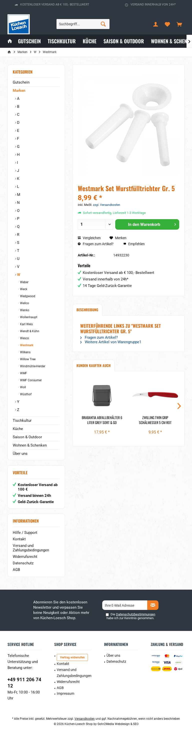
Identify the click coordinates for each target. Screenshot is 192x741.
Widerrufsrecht (25, 556)
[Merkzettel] (167, 24)
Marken (19, 90)
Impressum (65, 693)
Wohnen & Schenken (30, 445)
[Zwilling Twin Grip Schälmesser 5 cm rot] (155, 395)
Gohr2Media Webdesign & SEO (118, 724)
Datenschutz (23, 563)
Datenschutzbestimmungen (135, 614)
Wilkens (24, 352)
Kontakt (19, 539)
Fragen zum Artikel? (98, 244)
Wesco (24, 338)
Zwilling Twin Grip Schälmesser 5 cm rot (155, 420)
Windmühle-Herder (32, 366)
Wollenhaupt (28, 317)
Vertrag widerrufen (72, 657)
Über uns (20, 453)
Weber (23, 282)
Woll (22, 387)
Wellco (24, 303)
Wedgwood (27, 296)
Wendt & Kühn (29, 331)
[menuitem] (179, 24)
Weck (23, 289)
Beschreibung (87, 309)
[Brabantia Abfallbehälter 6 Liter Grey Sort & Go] (102, 395)
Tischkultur (22, 420)
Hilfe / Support (25, 532)
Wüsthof (25, 394)
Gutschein (21, 82)
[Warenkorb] (179, 24)
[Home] (9, 41)
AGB (16, 569)
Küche (18, 429)
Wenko (24, 310)
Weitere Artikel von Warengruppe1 (112, 342)
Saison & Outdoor (27, 437)
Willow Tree (27, 359)
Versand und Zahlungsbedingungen (31, 547)
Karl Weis (26, 324)
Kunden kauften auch (93, 365)
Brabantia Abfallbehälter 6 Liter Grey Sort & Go (102, 420)
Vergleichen (91, 238)
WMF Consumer (30, 380)
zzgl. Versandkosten (106, 205)
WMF (23, 373)
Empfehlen (136, 244)
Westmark (26, 345)
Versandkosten (84, 718)
